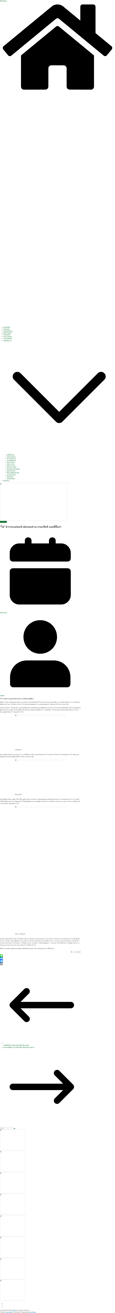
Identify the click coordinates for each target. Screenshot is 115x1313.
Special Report (7, 331)
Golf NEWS (6, 327)
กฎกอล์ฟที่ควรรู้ (11, 460)
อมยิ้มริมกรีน (10, 455)
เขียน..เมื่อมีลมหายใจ (13, 473)
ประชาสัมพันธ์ (7, 338)
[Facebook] (40, 958)
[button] (59, 453)
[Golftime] (57, 92)
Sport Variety (7, 336)
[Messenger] (40, 961)
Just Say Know (11, 475)
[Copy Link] (40, 963)
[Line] (40, 955)
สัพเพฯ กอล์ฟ (10, 463)
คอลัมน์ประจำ (7, 340)
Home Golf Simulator (13, 469)
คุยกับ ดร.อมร (11, 465)
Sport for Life (11, 471)
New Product (7, 333)
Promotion (6, 335)
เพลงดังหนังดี (10, 478)
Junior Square (11, 457)
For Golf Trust (11, 459)
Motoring (10, 476)
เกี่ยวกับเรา (6, 480)
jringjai (2, 695)
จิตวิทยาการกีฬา (11, 467)
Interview (6, 329)
